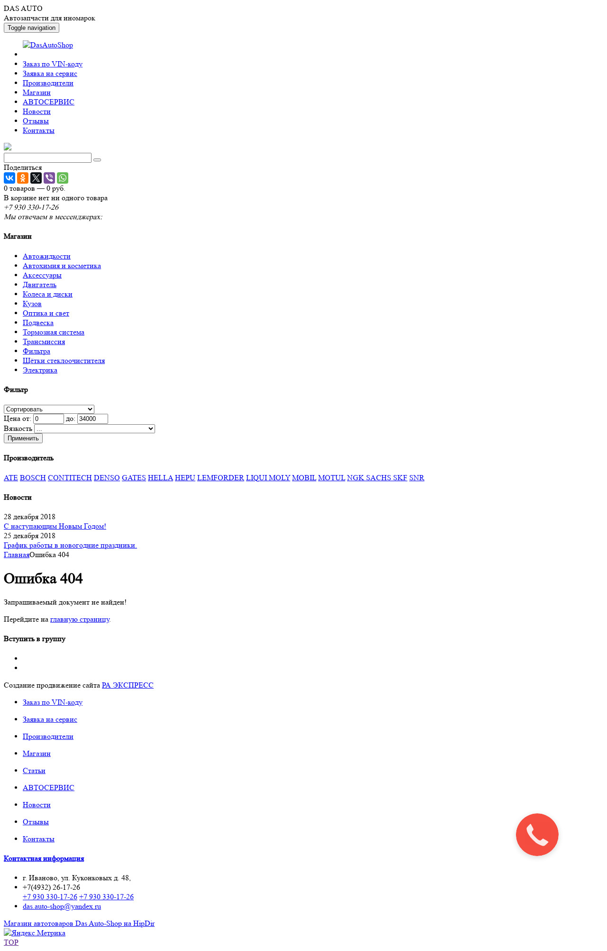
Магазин (37, 92)
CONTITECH (70, 477)
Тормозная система (53, 331)
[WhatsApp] (62, 178)
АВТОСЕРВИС (48, 101)
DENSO (107, 477)
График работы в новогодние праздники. (70, 545)
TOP (11, 942)
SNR (416, 477)
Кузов (32, 303)
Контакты (39, 130)
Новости (37, 111)
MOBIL (304, 477)
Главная (16, 554)
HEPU (185, 477)
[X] (36, 178)
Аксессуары (42, 275)
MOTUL (331, 477)
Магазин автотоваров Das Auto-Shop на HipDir (79, 923)
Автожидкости (47, 256)
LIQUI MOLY (268, 477)
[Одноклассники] (22, 178)
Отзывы (36, 120)
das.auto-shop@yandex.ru (62, 906)
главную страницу (79, 619)
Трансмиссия (44, 341)
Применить (23, 438)
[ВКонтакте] (9, 178)
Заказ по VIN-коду (53, 63)
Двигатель (39, 284)
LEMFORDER (220, 477)
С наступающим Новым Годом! (55, 526)
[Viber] (49, 178)
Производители (48, 82)
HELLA (160, 477)
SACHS (379, 477)
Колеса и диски (48, 293)
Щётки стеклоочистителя (64, 360)
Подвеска (38, 322)
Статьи (34, 770)
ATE (11, 477)
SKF (400, 477)
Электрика (40, 369)
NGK (356, 477)
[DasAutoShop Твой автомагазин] (7, 147)
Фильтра (36, 350)
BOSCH (33, 477)
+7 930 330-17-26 (50, 896)
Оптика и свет (46, 312)
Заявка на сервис (50, 73)
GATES (134, 477)
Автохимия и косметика (62, 265)
